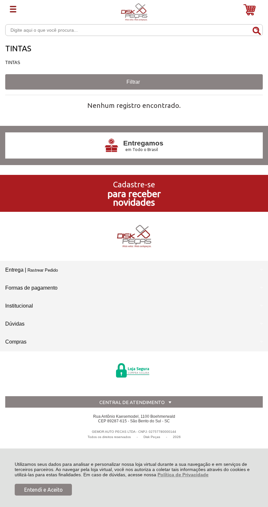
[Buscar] (256, 30)
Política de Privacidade (183, 474)
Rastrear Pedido (42, 270)
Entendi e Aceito (43, 490)
